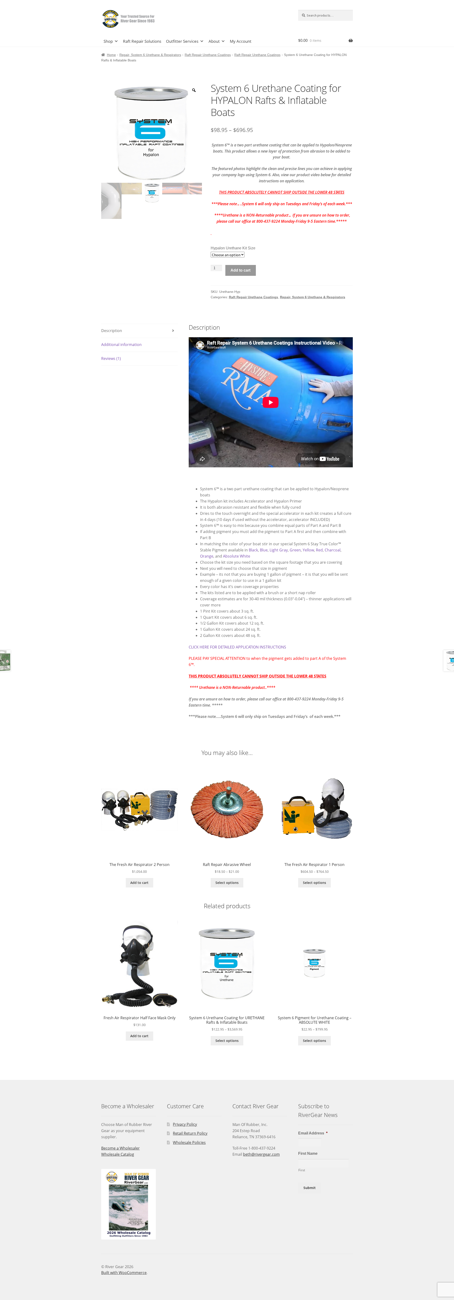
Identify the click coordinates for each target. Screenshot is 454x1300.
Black (253, 550)
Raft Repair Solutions (142, 41)
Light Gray (279, 550)
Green (295, 550)
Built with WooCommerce (124, 1272)
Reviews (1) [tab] (111, 358)
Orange (206, 556)
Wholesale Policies (189, 1142)
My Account (240, 41)
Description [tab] (111, 330)
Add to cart (240, 270)
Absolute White (236, 556)
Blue (264, 550)
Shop (108, 41)
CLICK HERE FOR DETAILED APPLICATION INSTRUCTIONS (237, 647)
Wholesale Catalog (117, 1154)
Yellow (308, 550)
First (301, 1170)
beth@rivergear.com (261, 1154)
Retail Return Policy (190, 1133)
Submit (309, 1187)
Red (319, 550)
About (214, 41)
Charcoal (332, 550)
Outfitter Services (182, 41)
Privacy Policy (185, 1124)
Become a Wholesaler (120, 1148)
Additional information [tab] (121, 344)
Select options (227, 882)
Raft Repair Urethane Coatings (208, 55)
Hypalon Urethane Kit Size (233, 248)
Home (111, 55)
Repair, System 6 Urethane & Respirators (150, 55)
